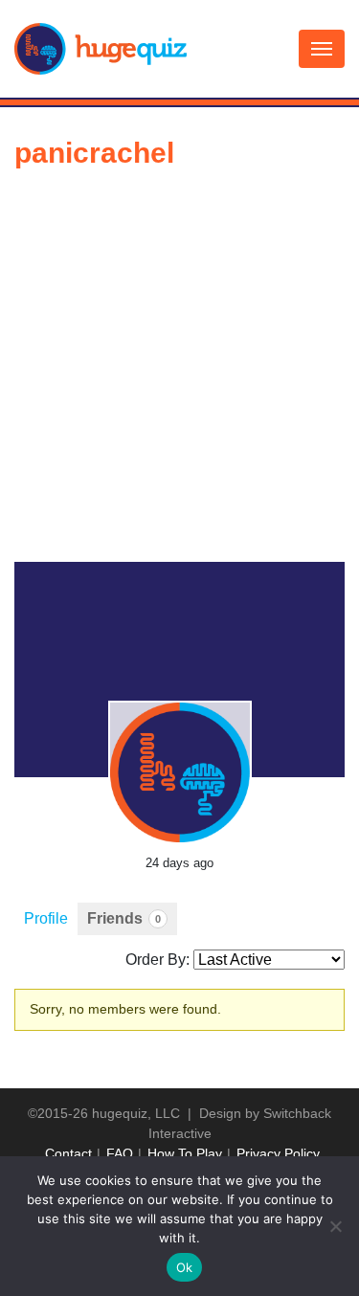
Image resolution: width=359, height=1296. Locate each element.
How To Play (184, 1153)
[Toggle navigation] (322, 49)
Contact (68, 1153)
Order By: (157, 959)
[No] (335, 1226)
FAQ (119, 1153)
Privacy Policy (278, 1153)
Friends (124, 918)
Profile (46, 918)
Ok (184, 1267)
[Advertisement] (179, 372)
